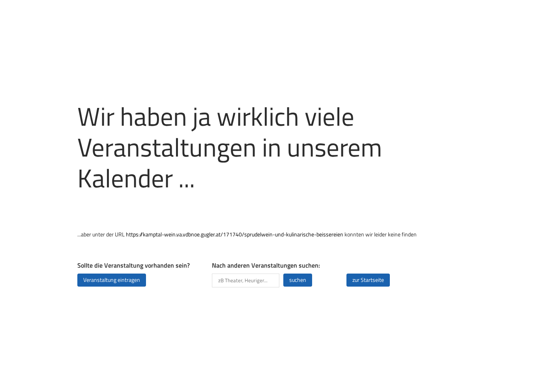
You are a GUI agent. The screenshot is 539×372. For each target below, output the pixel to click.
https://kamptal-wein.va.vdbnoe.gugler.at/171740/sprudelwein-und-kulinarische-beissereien (234, 234)
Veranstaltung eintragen (111, 280)
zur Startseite (368, 280)
